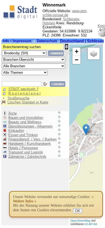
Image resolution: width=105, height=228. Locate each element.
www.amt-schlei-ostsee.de (65, 13)
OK (77, 211)
